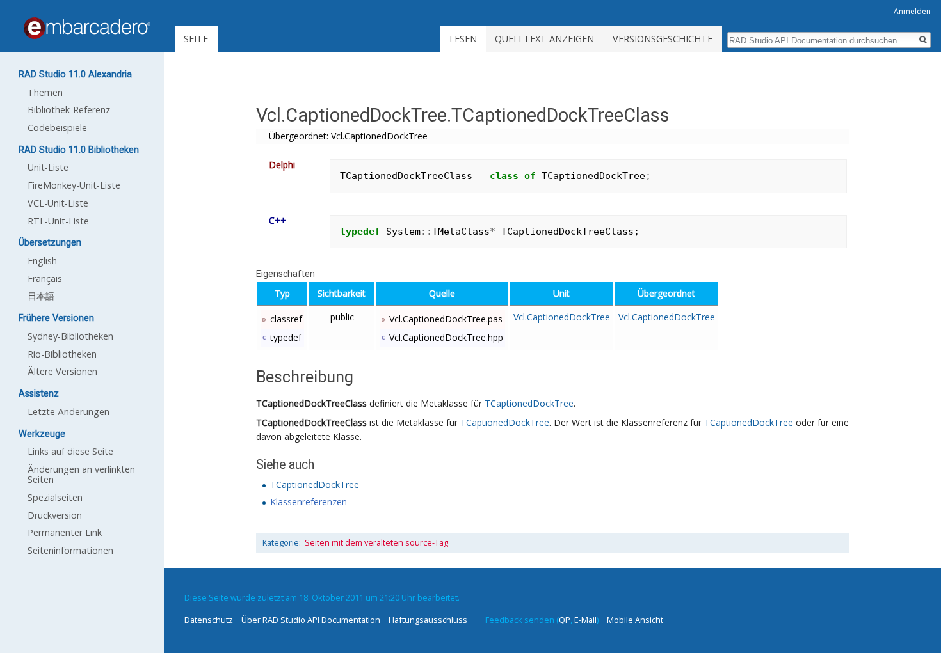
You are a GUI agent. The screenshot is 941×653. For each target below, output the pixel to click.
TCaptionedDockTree (529, 403)
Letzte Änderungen (68, 411)
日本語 (41, 296)
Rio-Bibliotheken (62, 354)
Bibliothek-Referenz (69, 110)
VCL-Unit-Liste (58, 203)
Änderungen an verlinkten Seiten (81, 474)
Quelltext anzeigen (544, 39)
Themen (45, 92)
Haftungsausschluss (428, 619)
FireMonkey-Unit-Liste (74, 185)
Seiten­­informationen (70, 550)
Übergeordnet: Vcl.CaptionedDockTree (348, 136)
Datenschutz (208, 619)
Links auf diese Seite (70, 451)
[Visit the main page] (87, 28)
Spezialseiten (55, 497)
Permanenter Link (65, 532)
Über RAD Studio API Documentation (310, 619)
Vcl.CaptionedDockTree (561, 317)
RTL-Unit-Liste (58, 221)
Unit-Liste (48, 167)
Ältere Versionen (62, 371)
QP (564, 619)
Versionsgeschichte (662, 39)
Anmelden (912, 11)
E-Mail (585, 619)
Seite (196, 39)
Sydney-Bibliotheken (70, 336)
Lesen (463, 39)
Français (45, 278)
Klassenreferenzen (308, 502)
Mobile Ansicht (635, 619)
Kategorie (280, 542)
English (42, 261)
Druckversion (55, 515)
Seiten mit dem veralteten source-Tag (376, 542)
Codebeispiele (57, 128)
